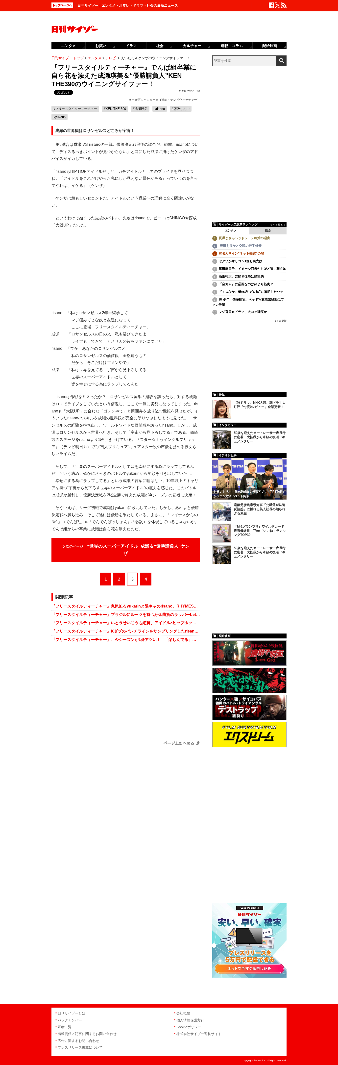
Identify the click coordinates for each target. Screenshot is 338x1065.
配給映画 (269, 46)
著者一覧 (65, 1027)
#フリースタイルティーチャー (75, 109)
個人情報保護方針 (190, 1020)
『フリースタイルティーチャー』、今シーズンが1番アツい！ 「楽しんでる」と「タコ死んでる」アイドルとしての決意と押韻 (125, 639)
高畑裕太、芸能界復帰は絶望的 (241, 276)
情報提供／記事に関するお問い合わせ (87, 1034)
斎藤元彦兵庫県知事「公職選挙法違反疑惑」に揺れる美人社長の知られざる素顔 (259, 509)
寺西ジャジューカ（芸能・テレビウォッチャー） (167, 99)
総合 (268, 230)
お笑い (100, 46)
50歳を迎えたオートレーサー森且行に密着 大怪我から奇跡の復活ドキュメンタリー (260, 437)
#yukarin (59, 117)
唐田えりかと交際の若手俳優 (240, 246)
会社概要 (183, 1013)
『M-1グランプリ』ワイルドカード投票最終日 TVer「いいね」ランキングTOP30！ (260, 531)
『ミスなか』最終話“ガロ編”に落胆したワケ (251, 292)
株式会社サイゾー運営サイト (198, 1034)
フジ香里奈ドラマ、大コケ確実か (243, 312)
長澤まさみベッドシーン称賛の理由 (244, 238)
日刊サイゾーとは (71, 1013)
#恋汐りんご (181, 109)
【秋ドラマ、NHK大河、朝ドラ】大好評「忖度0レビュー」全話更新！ (260, 405)
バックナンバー (70, 1020)
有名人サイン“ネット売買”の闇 (241, 253)
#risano (159, 109)
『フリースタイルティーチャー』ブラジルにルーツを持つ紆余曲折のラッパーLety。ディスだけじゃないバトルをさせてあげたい (125, 614)
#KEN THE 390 (115, 109)
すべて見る (276, 224)
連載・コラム (232, 46)
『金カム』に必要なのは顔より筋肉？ (246, 284)
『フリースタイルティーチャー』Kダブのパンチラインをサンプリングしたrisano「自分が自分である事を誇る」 (125, 631)
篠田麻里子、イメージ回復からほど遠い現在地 (252, 269)
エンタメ (231, 230)
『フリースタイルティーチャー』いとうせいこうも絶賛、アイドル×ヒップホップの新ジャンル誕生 (125, 623)
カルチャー (192, 46)
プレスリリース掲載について (80, 1047)
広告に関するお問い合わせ (78, 1041)
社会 (160, 46)
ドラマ (131, 46)
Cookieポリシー (188, 1027)
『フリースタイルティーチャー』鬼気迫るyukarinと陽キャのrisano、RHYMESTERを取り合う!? (125, 606)
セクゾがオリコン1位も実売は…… (244, 261)
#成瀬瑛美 (140, 109)
